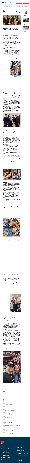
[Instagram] (21, 460)
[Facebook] (17, 460)
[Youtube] (19, 460)
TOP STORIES (4, 391)
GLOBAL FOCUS (4, 392)
